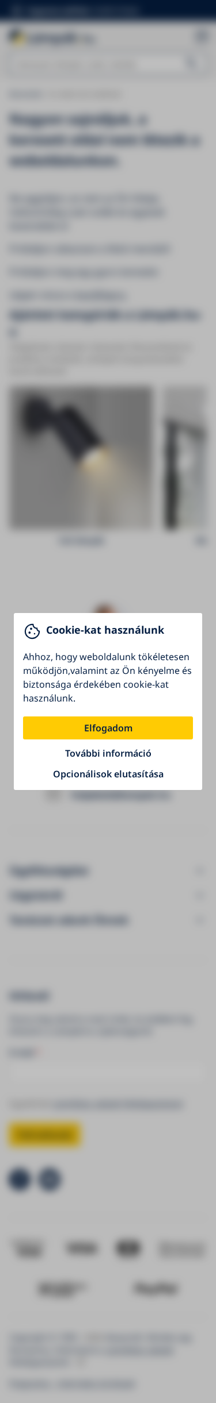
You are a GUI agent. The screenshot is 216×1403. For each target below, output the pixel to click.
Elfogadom (108, 728)
